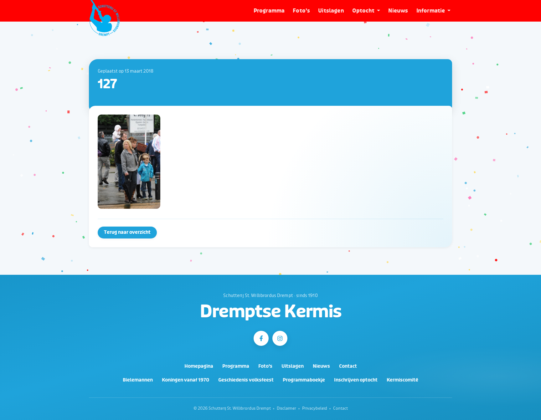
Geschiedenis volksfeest (246, 380)
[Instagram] (279, 338)
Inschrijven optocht (356, 380)
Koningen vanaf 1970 (185, 380)
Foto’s (301, 11)
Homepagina (198, 366)
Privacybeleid (314, 408)
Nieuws (398, 11)
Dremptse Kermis (271, 312)
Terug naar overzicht (127, 232)
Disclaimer (286, 408)
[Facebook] (261, 338)
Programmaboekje (304, 380)
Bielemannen (138, 380)
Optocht (363, 11)
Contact (348, 366)
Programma (269, 11)
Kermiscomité (402, 380)
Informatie (430, 11)
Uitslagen (331, 11)
